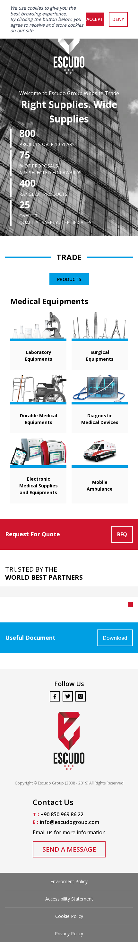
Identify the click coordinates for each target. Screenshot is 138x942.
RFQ (122, 534)
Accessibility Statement (69, 899)
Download (115, 637)
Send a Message (69, 849)
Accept (94, 19)
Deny (118, 19)
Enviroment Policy (69, 881)
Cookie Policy (69, 916)
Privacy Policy (69, 933)
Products (69, 279)
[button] (130, 604)
